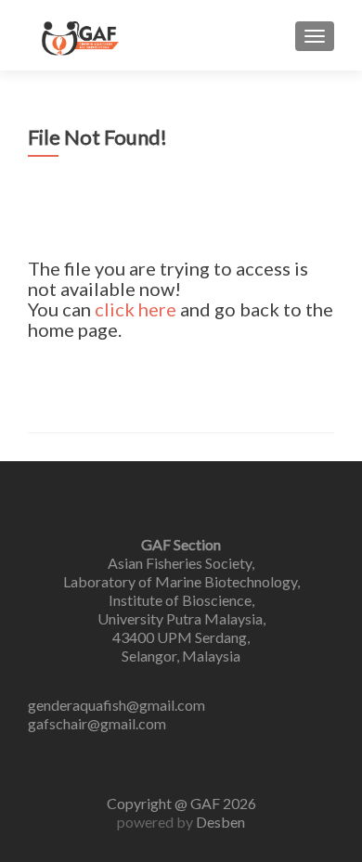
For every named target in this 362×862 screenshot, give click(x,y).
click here (135, 309)
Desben (220, 821)
